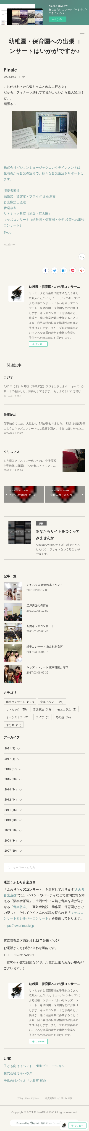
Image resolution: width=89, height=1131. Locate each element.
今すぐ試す (57, 19)
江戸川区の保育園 (37, 605)
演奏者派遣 (12, 190)
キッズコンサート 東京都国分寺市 (47, 667)
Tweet (8, 232)
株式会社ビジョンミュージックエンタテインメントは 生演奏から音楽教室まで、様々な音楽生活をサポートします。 (44, 173)
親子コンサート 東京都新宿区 (44, 646)
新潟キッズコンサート (40, 626)
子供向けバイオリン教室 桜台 (25, 1080)
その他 (63, 717)
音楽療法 (42, 709)
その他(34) (9, 244)
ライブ (42, 717)
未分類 (13, 725)
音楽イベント (51, 702)
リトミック (16, 709)
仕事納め (10, 414)
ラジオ (8, 377)
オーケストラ (17, 717)
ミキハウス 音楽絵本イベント (44, 584)
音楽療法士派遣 (15, 202)
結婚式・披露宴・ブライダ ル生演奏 (30, 196)
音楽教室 (10, 207)
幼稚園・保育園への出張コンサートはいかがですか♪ (45, 46)
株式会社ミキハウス (18, 1073)
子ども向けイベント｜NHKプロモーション (34, 1065)
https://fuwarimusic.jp (19, 925)
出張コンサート (20, 702)
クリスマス (12, 451)
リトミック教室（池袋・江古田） (28, 213)
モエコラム (66, 709)
